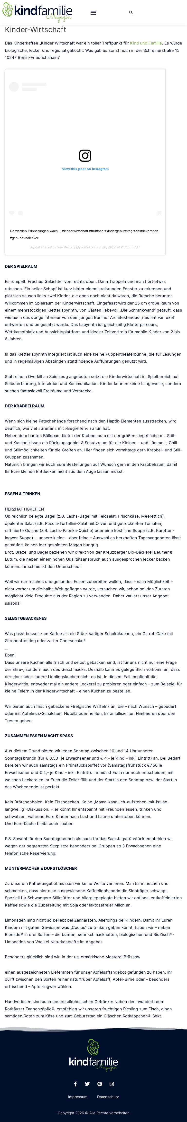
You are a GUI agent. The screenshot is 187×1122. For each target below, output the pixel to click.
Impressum (77, 1097)
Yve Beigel (65, 247)
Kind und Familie (146, 43)
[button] (93, 12)
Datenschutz (108, 1097)
